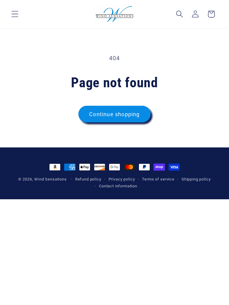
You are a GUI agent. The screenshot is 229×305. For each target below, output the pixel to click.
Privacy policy (122, 179)
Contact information (118, 186)
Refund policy (88, 179)
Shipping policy (196, 179)
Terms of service (158, 179)
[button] (15, 14)
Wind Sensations (50, 179)
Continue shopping (114, 114)
